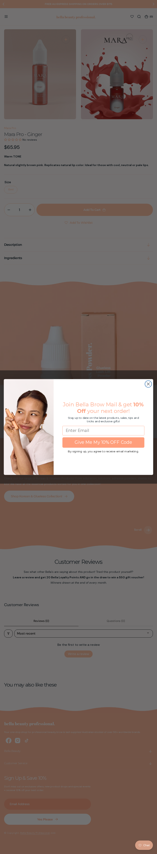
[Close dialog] (148, 384)
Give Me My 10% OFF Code (103, 442)
